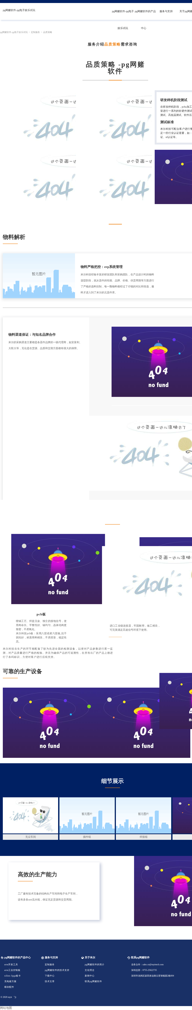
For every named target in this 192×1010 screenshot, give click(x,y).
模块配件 (9, 987)
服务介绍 (96, 44)
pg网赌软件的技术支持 (57, 970)
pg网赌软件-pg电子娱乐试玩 (19, 10)
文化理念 (89, 970)
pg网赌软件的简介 (94, 964)
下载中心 (50, 975)
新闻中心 (89, 975)
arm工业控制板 (12, 970)
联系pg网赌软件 (93, 981)
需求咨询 (129, 44)
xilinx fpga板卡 (12, 975)
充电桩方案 (10, 981)
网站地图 (6, 1007)
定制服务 (50, 964)
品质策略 (112, 44)
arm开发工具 (11, 964)
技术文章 (50, 981)
